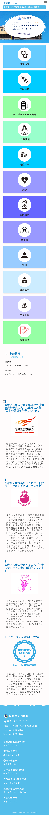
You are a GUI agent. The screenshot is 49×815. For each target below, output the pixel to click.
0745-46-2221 (16, 730)
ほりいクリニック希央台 (14, 792)
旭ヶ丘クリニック (11, 755)
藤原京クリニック (11, 764)
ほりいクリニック (11, 783)
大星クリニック (10, 801)
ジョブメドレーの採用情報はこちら (18, 374)
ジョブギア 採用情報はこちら (16, 365)
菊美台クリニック (12, 3)
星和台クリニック (11, 745)
